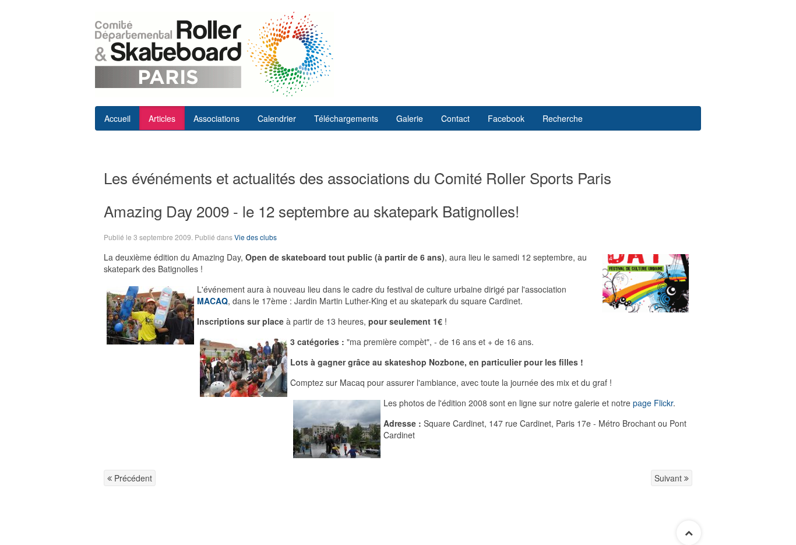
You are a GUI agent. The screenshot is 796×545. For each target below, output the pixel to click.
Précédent (132, 478)
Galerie (409, 118)
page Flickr (653, 403)
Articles (162, 118)
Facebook (506, 118)
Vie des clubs (255, 237)
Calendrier (277, 118)
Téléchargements (346, 118)
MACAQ (212, 301)
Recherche (563, 118)
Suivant (669, 478)
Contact (455, 118)
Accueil (117, 118)
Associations (216, 118)
